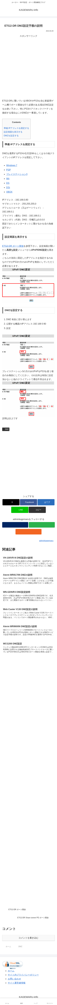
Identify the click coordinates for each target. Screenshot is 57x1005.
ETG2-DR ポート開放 (13, 246)
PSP (8, 170)
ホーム (11, 971)
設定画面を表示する (13, 132)
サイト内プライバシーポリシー (23, 975)
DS (7, 183)
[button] (37, 510)
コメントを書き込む (28, 938)
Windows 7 (11, 165)
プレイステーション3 (16, 174)
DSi (8, 187)
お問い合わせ (14, 979)
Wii (7, 178)
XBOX (9, 192)
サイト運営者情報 (16, 983)
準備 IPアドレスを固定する (16, 128)
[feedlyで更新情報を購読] (42, 525)
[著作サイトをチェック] (15, 525)
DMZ (7, 429)
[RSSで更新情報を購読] (28, 531)
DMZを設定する (11, 135)
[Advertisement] (28, 66)
